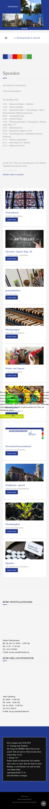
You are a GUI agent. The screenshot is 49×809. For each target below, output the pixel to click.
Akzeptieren (6, 416)
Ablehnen (18, 416)
